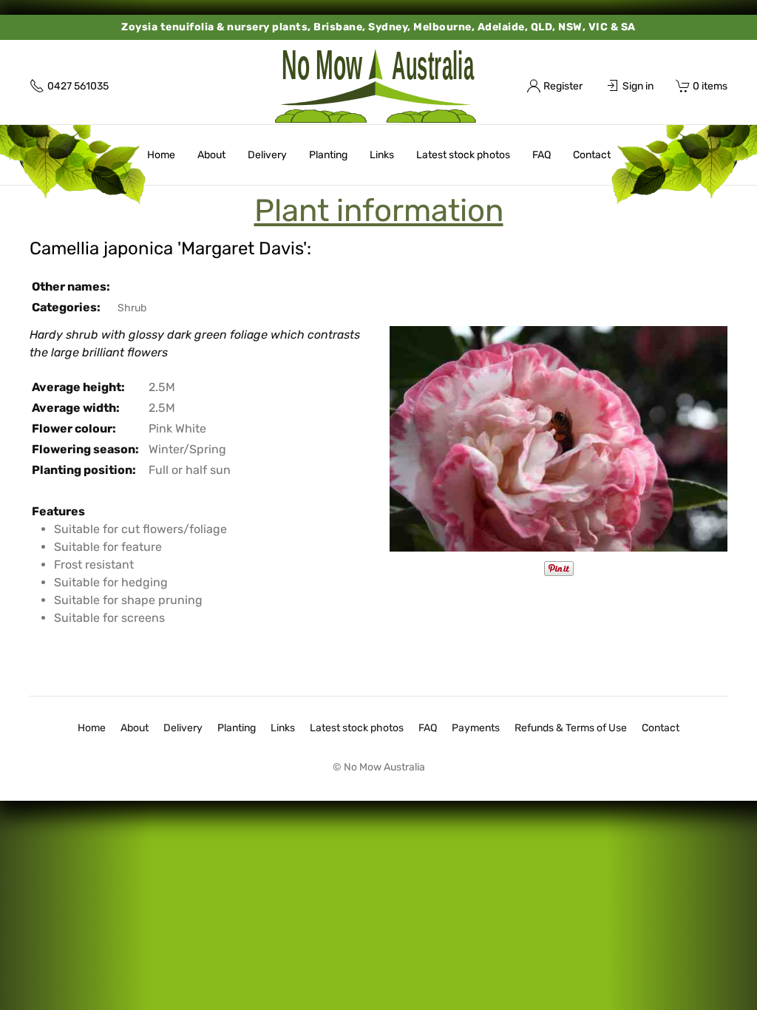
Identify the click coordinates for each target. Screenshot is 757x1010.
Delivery (267, 155)
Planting (328, 155)
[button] (558, 438)
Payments (476, 728)
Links (382, 155)
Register (563, 86)
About (211, 155)
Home (161, 155)
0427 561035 (78, 86)
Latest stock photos (463, 155)
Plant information (378, 210)
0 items (710, 86)
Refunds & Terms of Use (571, 728)
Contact (592, 155)
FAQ (541, 155)
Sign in (638, 86)
